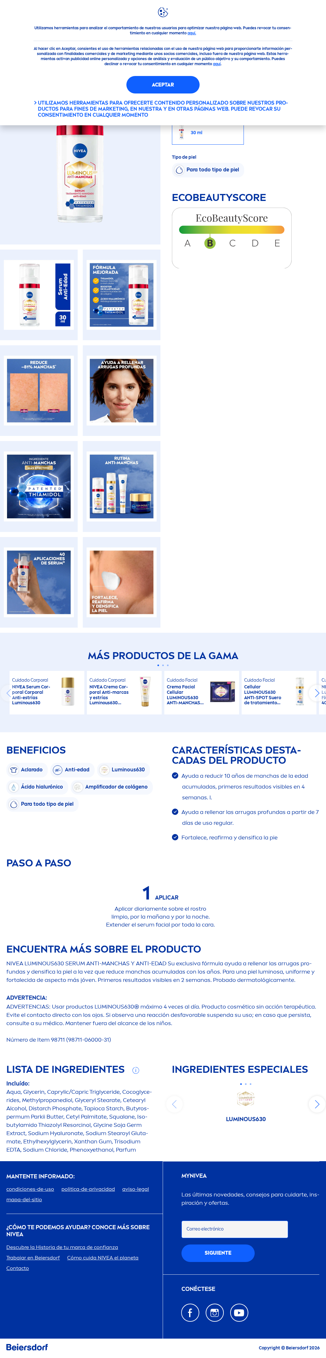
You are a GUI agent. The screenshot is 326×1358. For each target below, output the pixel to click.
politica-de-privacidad (88, 1189)
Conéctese (198, 1289)
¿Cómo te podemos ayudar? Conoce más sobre (78, 1231)
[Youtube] (239, 1313)
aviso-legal (135, 1189)
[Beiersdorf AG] (27, 1348)
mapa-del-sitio (24, 1199)
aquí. (192, 33)
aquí (217, 64)
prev (9, 693)
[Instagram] (215, 1313)
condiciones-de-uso (30, 1189)
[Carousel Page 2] (163, 665)
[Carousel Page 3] (168, 665)
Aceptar (163, 85)
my (194, 1176)
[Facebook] (190, 1313)
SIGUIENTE (218, 1253)
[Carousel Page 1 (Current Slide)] (158, 665)
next (317, 693)
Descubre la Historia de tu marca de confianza (62, 1247)
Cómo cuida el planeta (102, 1258)
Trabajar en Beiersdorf (33, 1258)
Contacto (17, 1268)
